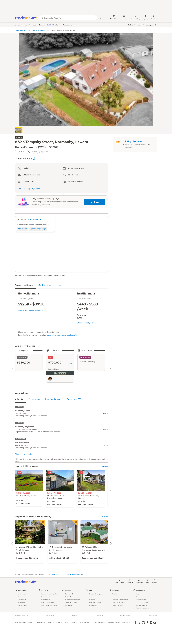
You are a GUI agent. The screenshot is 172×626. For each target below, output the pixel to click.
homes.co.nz (50, 615)
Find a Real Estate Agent (49, 605)
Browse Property (21, 25)
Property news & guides (49, 594)
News (66, 622)
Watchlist (130, 583)
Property (23, 30)
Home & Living (22, 605)
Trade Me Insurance (21, 615)
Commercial (68, 25)
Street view (22, 229)
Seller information (142, 605)
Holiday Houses (125, 615)
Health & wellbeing (118, 602)
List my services (117, 605)
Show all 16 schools (23, 454)
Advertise (74, 622)
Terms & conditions (98, 622)
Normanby (42, 30)
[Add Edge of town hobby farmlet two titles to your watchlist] (107, 523)
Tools (139, 25)
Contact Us (126, 622)
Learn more (55, 574)
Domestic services (118, 597)
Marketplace (22, 590)
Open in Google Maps (38, 229)
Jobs (90, 590)
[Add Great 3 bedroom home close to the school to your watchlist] (74, 523)
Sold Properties (46, 597)
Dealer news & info (71, 602)
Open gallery (87, 123)
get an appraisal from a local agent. (62, 335)
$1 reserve (21, 602)
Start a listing (119, 583)
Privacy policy (84, 622)
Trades (114, 594)
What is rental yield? (85, 322)
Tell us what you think (74, 575)
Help (137, 594)
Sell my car (68, 605)
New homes (56, 25)
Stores (20, 597)
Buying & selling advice (72, 600)
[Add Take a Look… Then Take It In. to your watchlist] (41, 523)
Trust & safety (141, 600)
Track (96, 202)
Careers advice (94, 597)
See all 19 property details (29, 188)
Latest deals (22, 594)
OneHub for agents (47, 602)
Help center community (144, 608)
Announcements (141, 597)
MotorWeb (74, 615)
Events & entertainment (120, 600)
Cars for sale (69, 594)
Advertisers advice (95, 602)
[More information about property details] (34, 158)
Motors (68, 590)
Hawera (34, 30)
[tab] (22, 219)
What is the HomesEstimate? (30, 310)
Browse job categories (96, 594)
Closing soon (22, 600)
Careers (59, 622)
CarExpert (99, 615)
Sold (49, 25)
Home (17, 30)
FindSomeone (152, 615)
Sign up (145, 19)
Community (140, 590)
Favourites (139, 583)
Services (115, 590)
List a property (151, 25)
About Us (51, 622)
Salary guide (93, 605)
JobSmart (92, 600)
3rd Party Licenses (142, 602)
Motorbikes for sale (71, 597)
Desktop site (41, 622)
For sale (34, 25)
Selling (131, 25)
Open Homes (45, 600)
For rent (42, 25)
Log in (153, 19)
